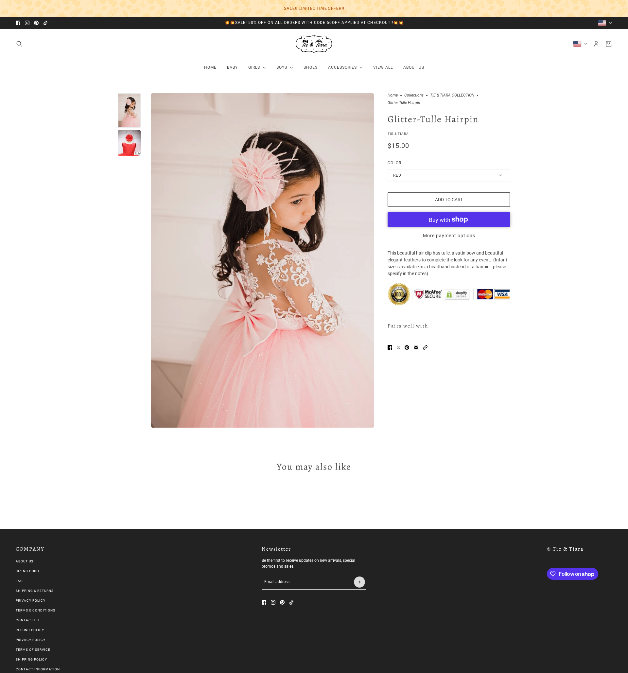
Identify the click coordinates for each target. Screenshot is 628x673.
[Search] (19, 43)
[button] (425, 347)
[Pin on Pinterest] (406, 347)
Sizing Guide (28, 571)
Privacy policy (30, 640)
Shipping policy (31, 659)
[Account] (596, 43)
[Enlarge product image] (262, 260)
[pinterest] (36, 23)
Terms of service (33, 649)
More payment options (449, 235)
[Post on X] (398, 347)
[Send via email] (416, 347)
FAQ (19, 581)
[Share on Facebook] (389, 347)
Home (393, 95)
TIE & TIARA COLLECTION (452, 95)
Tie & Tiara (398, 133)
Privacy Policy (30, 600)
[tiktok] (45, 23)
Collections (414, 95)
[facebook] (18, 23)
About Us (24, 561)
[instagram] (27, 23)
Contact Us (27, 620)
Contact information (38, 669)
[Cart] (608, 43)
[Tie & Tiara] (314, 44)
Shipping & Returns (35, 591)
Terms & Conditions (35, 610)
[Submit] (359, 582)
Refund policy (30, 630)
